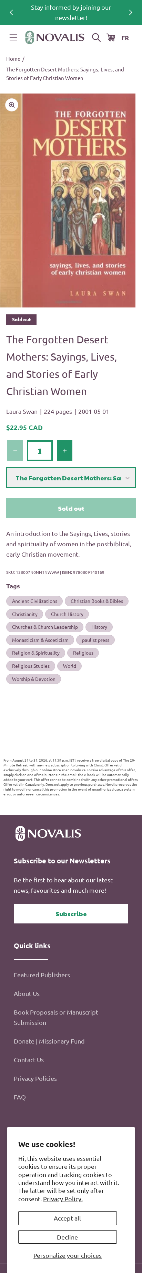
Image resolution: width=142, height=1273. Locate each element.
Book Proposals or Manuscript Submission (56, 1017)
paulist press (95, 640)
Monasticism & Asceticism (40, 640)
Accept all (67, 1218)
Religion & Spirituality (36, 652)
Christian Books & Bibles (97, 601)
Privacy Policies (35, 1078)
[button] (13, 37)
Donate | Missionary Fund (49, 1041)
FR (125, 37)
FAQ (20, 1096)
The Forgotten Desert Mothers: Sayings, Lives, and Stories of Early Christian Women (65, 73)
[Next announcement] (130, 12)
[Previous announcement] (11, 12)
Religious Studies (31, 666)
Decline (67, 1237)
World (69, 666)
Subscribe (71, 913)
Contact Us (29, 1059)
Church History (67, 614)
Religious (83, 652)
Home (13, 58)
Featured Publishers (42, 974)
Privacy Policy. (63, 1198)
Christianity (25, 614)
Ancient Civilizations (34, 601)
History (99, 627)
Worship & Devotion (33, 679)
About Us (27, 993)
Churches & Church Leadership (45, 627)
